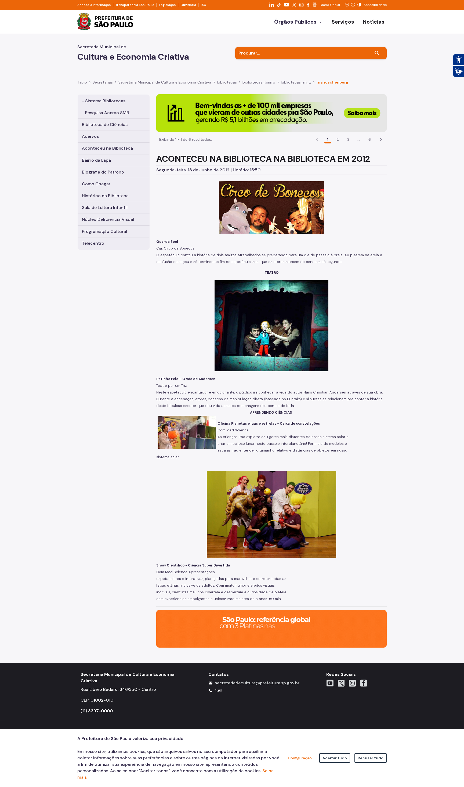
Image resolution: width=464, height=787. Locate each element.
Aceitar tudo (334, 758)
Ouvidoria (188, 4)
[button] (381, 139)
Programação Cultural (104, 231)
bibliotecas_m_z (296, 82)
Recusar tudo (370, 758)
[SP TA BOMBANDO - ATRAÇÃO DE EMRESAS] (271, 112)
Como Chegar (96, 184)
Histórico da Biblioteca (105, 195)
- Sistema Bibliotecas (103, 101)
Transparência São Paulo (134, 4)
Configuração (300, 758)
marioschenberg (332, 82)
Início (82, 82)
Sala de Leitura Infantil (105, 207)
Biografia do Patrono (103, 172)
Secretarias (103, 82)
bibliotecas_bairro (258, 82)
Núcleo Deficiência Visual (108, 219)
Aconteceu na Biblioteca (107, 148)
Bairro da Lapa (96, 160)
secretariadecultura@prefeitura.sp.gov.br (257, 683)
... (358, 139)
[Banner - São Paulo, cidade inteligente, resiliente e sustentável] (271, 628)
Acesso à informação (94, 4)
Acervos (90, 136)
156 (203, 4)
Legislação (167, 4)
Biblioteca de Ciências (105, 124)
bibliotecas (227, 82)
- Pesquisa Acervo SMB (105, 112)
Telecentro (93, 243)
